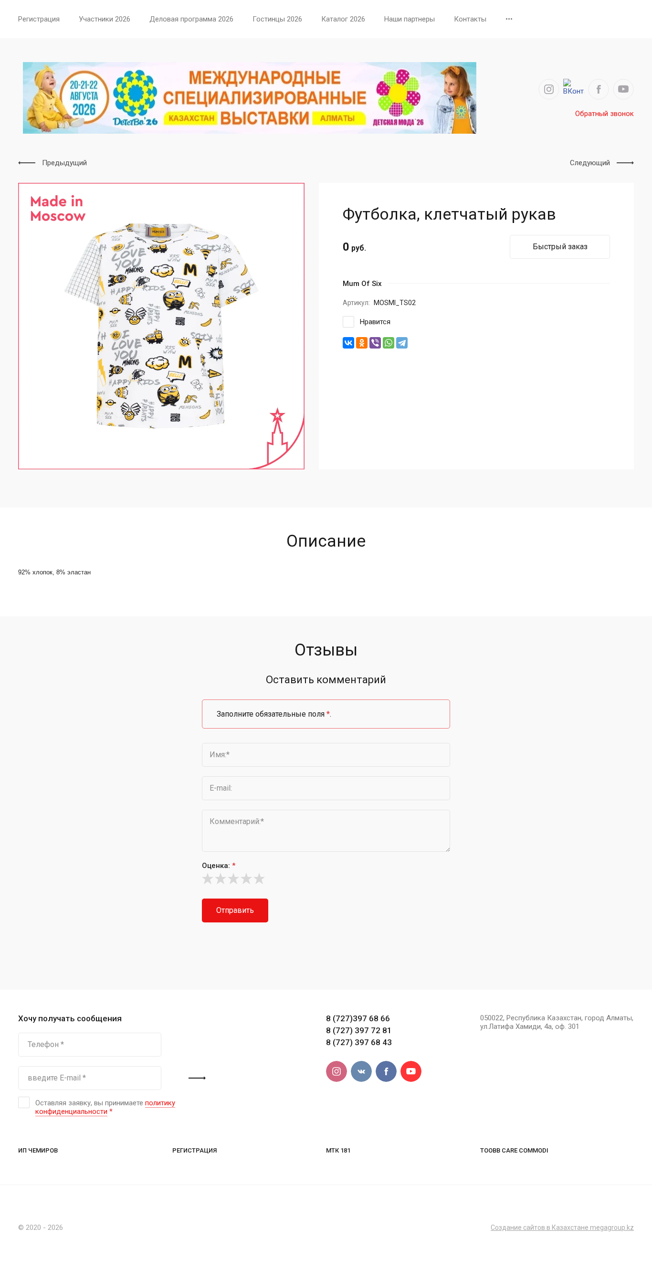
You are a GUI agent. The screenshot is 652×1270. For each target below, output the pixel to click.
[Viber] (375, 343)
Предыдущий (64, 163)
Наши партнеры (409, 19)
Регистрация (39, 19)
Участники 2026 (104, 19)
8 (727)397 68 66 (358, 1018)
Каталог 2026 (343, 19)
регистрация (194, 1150)
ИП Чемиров (38, 1150)
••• (509, 19)
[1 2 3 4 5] (326, 878)
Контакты (470, 19)
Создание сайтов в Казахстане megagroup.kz (562, 1227)
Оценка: (218, 865)
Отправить (235, 910)
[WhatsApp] (388, 343)
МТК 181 (338, 1150)
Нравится (375, 322)
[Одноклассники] (362, 343)
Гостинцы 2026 (277, 19)
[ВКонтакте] (348, 343)
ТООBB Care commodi (514, 1150)
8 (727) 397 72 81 (359, 1030)
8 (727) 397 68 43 (359, 1042)
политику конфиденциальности (105, 1107)
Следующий (590, 163)
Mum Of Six (362, 283)
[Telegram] (402, 343)
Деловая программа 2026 (191, 19)
